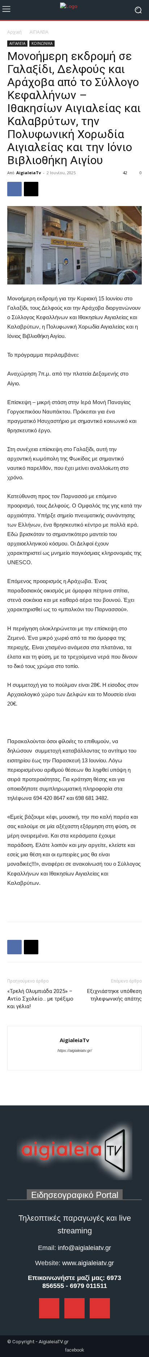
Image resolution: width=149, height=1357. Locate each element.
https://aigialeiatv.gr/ (75, 1050)
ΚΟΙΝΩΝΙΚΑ (41, 43)
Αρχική (14, 32)
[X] (31, 189)
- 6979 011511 (86, 1285)
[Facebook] (14, 189)
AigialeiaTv (28, 172)
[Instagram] (75, 1060)
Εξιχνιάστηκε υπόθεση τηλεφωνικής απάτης (114, 995)
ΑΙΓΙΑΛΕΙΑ (39, 32)
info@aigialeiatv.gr (84, 1247)
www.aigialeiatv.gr (88, 1263)
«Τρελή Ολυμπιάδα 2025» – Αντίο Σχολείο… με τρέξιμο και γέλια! (40, 999)
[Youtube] (88, 1060)
